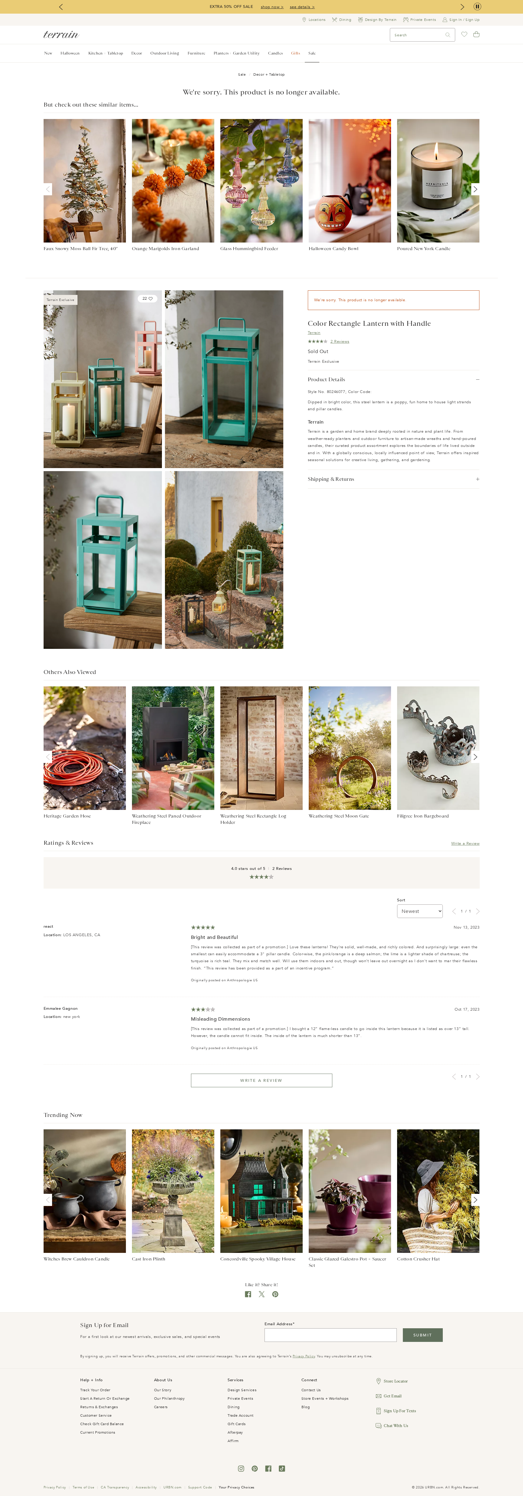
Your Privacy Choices (237, 1487)
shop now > (272, 7)
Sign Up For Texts (400, 1410)
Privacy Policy (304, 1356)
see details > (302, 7)
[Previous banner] (60, 7)
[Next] (474, 189)
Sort (401, 900)
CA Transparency (115, 1487)
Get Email (393, 1396)
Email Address (279, 1324)
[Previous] (49, 189)
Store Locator (396, 1381)
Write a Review (465, 843)
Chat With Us (396, 1425)
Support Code (200, 1487)
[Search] (448, 34)
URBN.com (172, 1487)
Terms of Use (83, 1487)
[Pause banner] (477, 7)
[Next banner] (462, 7)
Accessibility (146, 1487)
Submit (422, 1335)
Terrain (314, 332)
